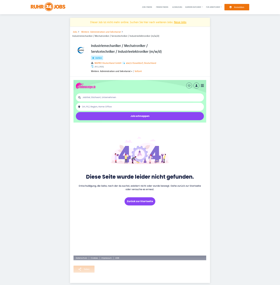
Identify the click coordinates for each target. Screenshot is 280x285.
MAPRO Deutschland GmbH (107, 62)
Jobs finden (147, 7)
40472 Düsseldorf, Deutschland (141, 62)
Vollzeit (138, 71)
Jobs (75, 31)
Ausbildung (177, 7)
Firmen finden (162, 7)
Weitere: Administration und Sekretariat (101, 31)
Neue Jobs (180, 22)
